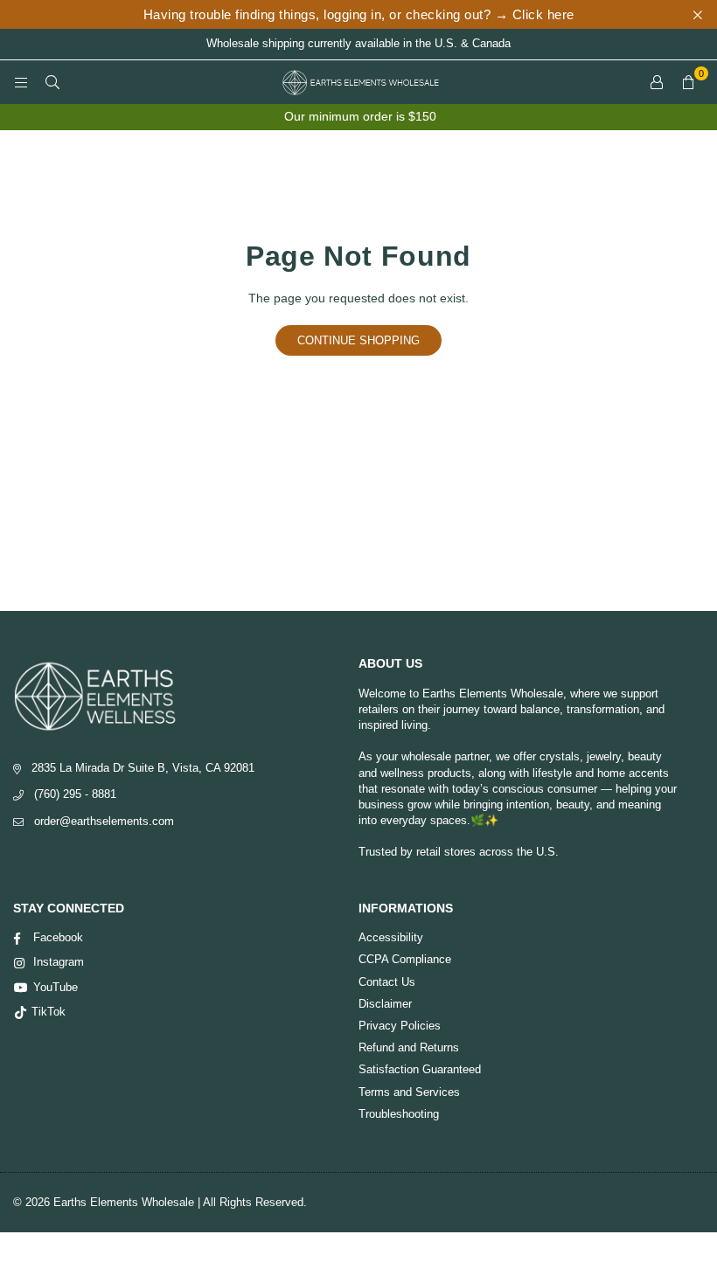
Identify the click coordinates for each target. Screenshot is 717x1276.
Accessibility (390, 937)
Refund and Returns (408, 1047)
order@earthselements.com (104, 821)
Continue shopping (358, 340)
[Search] (52, 82)
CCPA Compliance (404, 959)
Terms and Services (409, 1092)
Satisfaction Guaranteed (419, 1069)
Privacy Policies (399, 1025)
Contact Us (386, 981)
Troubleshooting (398, 1113)
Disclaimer (385, 1003)
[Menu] (21, 82)
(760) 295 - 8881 (75, 794)
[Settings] (656, 82)
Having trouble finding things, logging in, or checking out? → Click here (358, 14)
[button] (688, 82)
